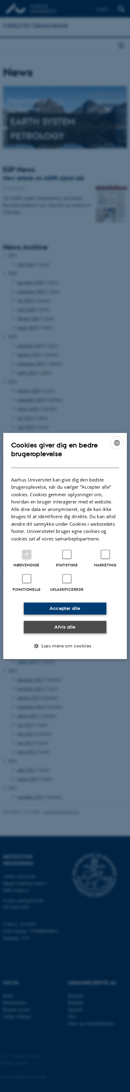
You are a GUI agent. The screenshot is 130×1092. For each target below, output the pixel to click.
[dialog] (65, 546)
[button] (64, 646)
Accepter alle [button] (65, 608)
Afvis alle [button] (64, 626)
